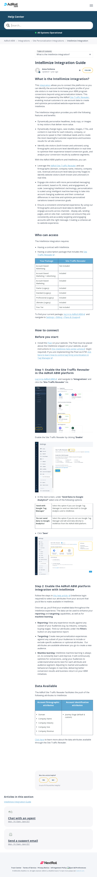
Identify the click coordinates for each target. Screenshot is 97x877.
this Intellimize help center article (67, 349)
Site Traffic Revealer (79, 97)
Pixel (49, 343)
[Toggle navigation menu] (91, 5)
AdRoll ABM (9, 40)
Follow (88, 70)
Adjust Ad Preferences (77, 868)
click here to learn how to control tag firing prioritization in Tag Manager (64, 355)
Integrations (24, 40)
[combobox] (48, 25)
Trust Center (16, 868)
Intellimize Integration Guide (17, 801)
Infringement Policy (59, 868)
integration (45, 85)
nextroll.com (80, 871)
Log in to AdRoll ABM (45, 379)
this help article (60, 595)
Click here (39, 739)
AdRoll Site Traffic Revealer (63, 165)
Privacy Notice (43, 868)
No (53, 780)
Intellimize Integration (77, 40)
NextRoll (48, 863)
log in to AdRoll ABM (73, 314)
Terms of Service (29, 868)
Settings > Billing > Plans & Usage (62, 317)
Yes (43, 780)
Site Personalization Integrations (48, 40)
